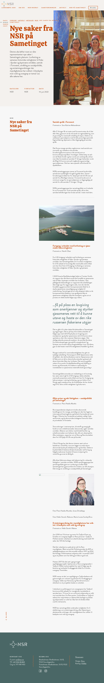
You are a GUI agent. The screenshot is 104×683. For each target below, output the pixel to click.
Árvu (83, 661)
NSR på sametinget (77, 8)
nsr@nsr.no (20, 659)
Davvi (5, 20)
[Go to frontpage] (8, 4)
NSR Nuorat (33, 8)
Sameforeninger (48, 8)
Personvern (79, 657)
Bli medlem (93, 8)
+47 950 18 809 (19, 662)
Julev (5, 26)
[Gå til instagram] (47, 670)
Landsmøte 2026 (9, 8)
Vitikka (83, 663)
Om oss (22, 8)
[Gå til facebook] (41, 670)
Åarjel (5, 24)
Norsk (5, 22)
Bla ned (6, 615)
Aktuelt (62, 8)
